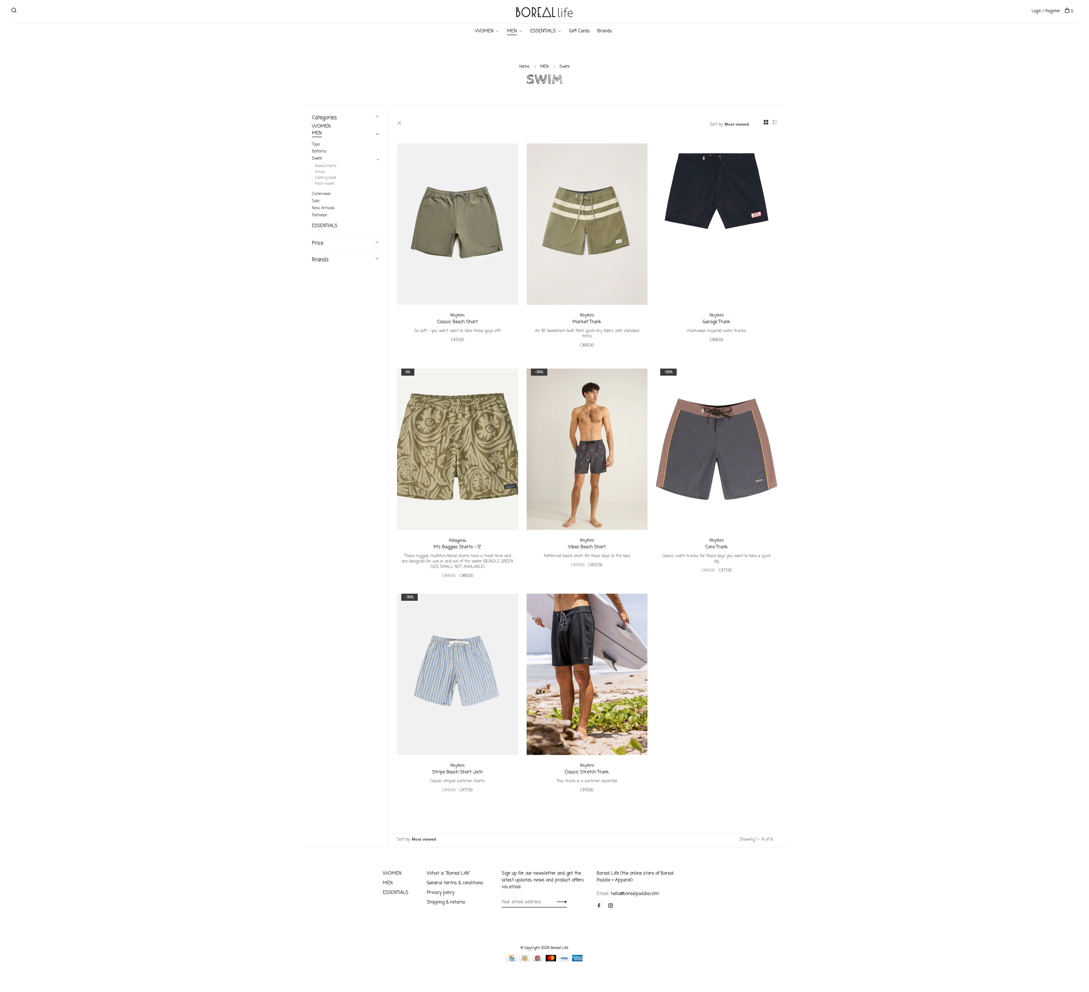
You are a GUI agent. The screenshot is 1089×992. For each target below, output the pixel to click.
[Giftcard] (538, 960)
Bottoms (319, 152)
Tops (316, 144)
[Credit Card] (512, 960)
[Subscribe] (560, 902)
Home (524, 67)
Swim (565, 67)
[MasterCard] (552, 960)
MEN (512, 31)
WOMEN (484, 31)
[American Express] (577, 960)
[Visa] (565, 960)
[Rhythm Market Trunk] (587, 225)
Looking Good (325, 177)
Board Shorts (326, 166)
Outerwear (321, 194)
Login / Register (1046, 11)
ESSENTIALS (543, 31)
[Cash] (525, 960)
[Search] (14, 11)
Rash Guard (324, 183)
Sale (315, 201)
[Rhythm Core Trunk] (716, 450)
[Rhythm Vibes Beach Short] (587, 450)
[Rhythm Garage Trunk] (716, 225)
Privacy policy (440, 892)
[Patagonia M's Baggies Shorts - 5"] (457, 450)
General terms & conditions (455, 883)
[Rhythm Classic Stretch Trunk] (587, 675)
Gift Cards (579, 31)
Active (320, 172)
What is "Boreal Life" (448, 873)
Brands (604, 31)
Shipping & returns (446, 902)
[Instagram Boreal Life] (610, 906)
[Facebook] (599, 906)
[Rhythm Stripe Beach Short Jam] (457, 675)
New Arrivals (323, 208)
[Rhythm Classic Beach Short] (457, 225)
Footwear (319, 215)
